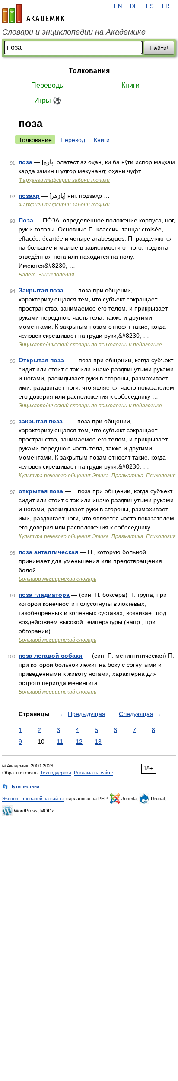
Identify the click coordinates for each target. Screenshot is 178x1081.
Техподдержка (55, 772)
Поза (26, 220)
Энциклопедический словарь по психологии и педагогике (90, 345)
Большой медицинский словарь (57, 579)
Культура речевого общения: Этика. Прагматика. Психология (97, 475)
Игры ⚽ (47, 100)
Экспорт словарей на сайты (33, 798)
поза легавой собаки (51, 655)
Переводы (48, 85)
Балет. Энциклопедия (46, 275)
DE (134, 6)
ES (150, 6)
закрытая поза (41, 421)
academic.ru (33, 13)
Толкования (89, 70)
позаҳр (29, 195)
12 (79, 741)
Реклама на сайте (93, 772)
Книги (130, 85)
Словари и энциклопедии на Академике (74, 32)
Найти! (158, 47)
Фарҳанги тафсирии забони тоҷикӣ (64, 180)
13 (98, 741)
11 (60, 741)
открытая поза (41, 491)
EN (118, 6)
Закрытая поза (41, 290)
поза (25, 162)
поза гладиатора (44, 594)
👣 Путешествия (20, 786)
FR (165, 6)
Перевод (72, 139)
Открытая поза (41, 360)
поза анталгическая (48, 551)
